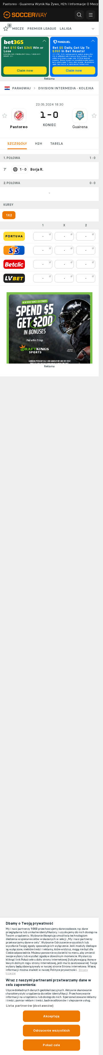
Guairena (80, 126)
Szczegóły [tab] (17, 144)
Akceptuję (51, 1016)
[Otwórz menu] (90, 14)
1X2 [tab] (9, 215)
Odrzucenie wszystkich (51, 1030)
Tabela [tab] (56, 144)
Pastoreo (18, 126)
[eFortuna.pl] (14, 236)
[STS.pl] (14, 250)
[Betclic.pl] (14, 264)
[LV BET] (14, 278)
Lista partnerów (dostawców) (30, 1006)
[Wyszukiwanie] (79, 14)
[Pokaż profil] (18, 115)
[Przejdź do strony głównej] (28, 14)
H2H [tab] (38, 144)
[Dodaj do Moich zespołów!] (4, 115)
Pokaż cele (51, 1045)
